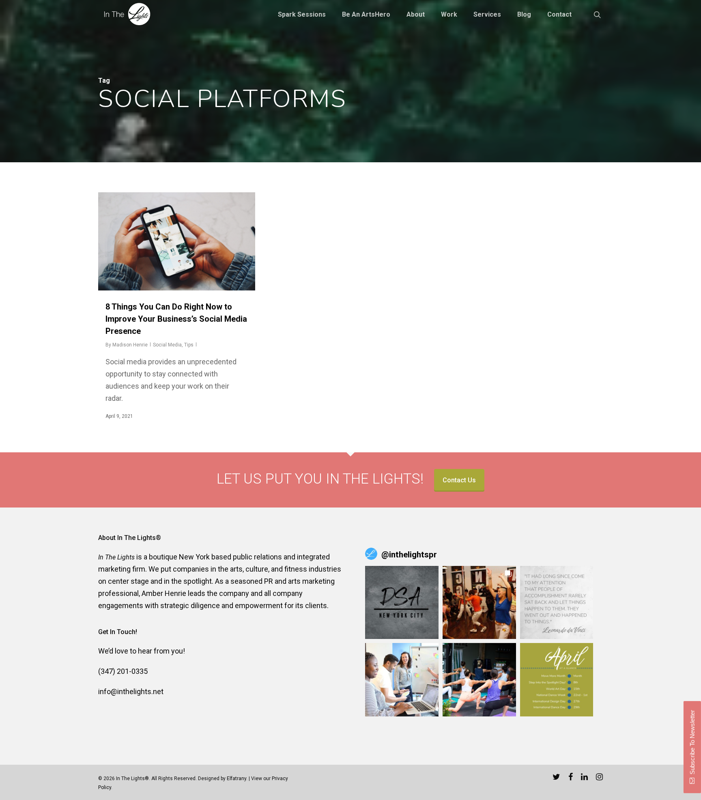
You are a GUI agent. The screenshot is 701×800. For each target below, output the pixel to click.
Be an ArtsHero (366, 14)
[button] (402, 602)
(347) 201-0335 (123, 671)
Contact (559, 14)
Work (449, 14)
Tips (189, 345)
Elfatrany (236, 778)
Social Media (167, 345)
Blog (524, 14)
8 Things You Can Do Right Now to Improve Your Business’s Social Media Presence (176, 319)
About (415, 14)
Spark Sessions (302, 14)
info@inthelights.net (130, 691)
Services (487, 14)
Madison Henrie (130, 345)
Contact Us (459, 480)
